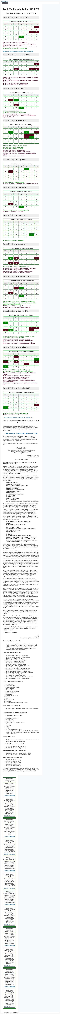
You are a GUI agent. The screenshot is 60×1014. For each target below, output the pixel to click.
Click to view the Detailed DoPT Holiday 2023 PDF (21, 433)
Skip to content (4, 1)
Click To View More (9, 795)
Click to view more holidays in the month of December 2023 (18, 51)
